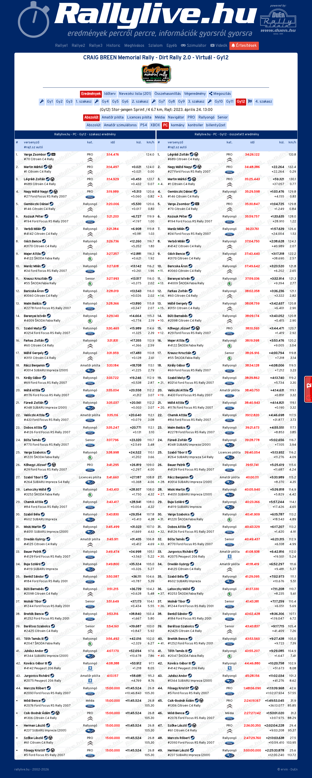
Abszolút (91, 117)
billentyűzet (215, 125)
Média (160, 117)
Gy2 (59, 101)
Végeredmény (195, 94)
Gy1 (50, 101)
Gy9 (181, 101)
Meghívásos (134, 45)
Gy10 (219, 101)
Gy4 (105, 101)
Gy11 (230, 101)
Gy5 (115, 101)
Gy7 (162, 101)
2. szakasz (140, 101)
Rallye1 (61, 45)
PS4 (143, 125)
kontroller (195, 125)
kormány (178, 125)
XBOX (155, 125)
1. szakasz (84, 101)
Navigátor (176, 117)
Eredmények (91, 94)
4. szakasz (263, 101)
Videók (221, 45)
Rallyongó (206, 117)
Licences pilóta (139, 117)
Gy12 (241, 101)
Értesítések (246, 45)
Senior (223, 117)
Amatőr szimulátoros (120, 125)
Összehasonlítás (168, 94)
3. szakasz (196, 101)
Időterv (110, 94)
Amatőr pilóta (113, 117)
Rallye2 (78, 45)
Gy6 (125, 101)
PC (165, 125)
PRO (191, 117)
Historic (113, 45)
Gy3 (69, 101)
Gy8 (171, 101)
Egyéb (171, 45)
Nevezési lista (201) (135, 94)
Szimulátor (196, 45)
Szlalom (155, 45)
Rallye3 (95, 45)
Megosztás (221, 94)
